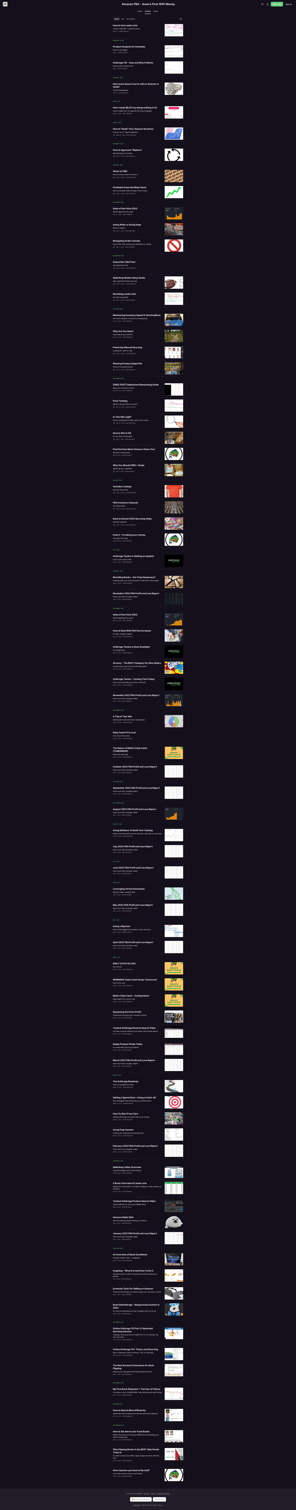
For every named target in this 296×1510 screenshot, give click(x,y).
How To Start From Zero (125, 1113)
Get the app (159, 1499)
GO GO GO (117, 967)
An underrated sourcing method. (126, 1047)
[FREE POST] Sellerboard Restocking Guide (136, 384)
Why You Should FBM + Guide (128, 465)
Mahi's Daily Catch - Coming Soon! (131, 995)
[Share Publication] (267, 4)
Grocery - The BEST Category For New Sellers (137, 663)
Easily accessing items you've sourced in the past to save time (137, 833)
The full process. (119, 506)
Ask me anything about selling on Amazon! (130, 1220)
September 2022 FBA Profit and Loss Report (136, 788)
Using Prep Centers (123, 1129)
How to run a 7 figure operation (125, 132)
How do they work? (120, 490)
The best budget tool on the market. (127, 1170)
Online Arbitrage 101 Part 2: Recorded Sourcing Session (133, 1330)
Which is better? (119, 228)
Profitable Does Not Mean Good (129, 187)
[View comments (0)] (130, 34)
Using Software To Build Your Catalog (133, 830)
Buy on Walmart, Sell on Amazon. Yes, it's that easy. (133, 1352)
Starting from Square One (123, 66)
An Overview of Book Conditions (130, 1254)
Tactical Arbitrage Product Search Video (134, 1201)
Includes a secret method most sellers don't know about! (135, 1031)
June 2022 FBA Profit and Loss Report (133, 867)
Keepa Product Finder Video (127, 1044)
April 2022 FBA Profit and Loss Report (133, 942)
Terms (153, 1493)
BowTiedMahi (124, 31)
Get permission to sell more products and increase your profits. (135, 1275)
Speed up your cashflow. (122, 468)
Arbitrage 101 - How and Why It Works (133, 62)
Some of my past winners (123, 367)
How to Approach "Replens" (127, 150)
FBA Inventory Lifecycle (125, 502)
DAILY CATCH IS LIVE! (124, 963)
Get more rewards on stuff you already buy (130, 318)
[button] (139, 11)
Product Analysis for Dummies (129, 46)
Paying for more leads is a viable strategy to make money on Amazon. (137, 1187)
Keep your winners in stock (123, 388)
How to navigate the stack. (123, 1084)
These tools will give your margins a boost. (130, 1015)
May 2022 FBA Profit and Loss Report (133, 905)
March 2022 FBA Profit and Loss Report (134, 1060)
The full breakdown (120, 90)
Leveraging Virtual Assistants (129, 889)
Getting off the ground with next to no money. (131, 1117)
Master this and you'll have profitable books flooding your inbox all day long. (136, 1436)
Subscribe (277, 4)
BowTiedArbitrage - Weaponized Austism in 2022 (136, 1306)
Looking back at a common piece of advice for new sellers (136, 580)
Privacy (147, 1493)
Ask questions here (120, 265)
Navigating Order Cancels (126, 241)
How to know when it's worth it (125, 174)
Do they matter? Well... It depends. (126, 1258)
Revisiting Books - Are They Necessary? (134, 577)
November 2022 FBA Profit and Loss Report (136, 695)
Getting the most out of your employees (129, 720)
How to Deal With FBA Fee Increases (132, 630)
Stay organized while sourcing (125, 281)
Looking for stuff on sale (122, 350)
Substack (136, 1505)
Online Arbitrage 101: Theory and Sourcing (135, 1349)
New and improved (120, 754)
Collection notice (163, 1493)
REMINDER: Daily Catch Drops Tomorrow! (135, 979)
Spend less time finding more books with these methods (135, 1413)
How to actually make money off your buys (130, 190)
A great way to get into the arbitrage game (130, 666)
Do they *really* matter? (122, 634)
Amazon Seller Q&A (123, 1217)
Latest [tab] (116, 19)
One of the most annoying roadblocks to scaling (132, 244)
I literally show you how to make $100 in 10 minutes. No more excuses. (135, 1335)
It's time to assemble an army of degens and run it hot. (134, 1311)
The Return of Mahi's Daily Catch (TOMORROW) (130, 749)
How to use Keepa (120, 50)
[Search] (262, 4)
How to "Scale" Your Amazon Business (133, 129)
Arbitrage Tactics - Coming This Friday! (134, 679)
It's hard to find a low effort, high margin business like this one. (136, 1456)
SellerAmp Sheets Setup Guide (129, 277)
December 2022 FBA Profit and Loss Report (136, 593)
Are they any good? (120, 297)
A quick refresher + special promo (126, 28)
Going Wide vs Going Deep (127, 224)
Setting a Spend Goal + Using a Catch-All (134, 1097)
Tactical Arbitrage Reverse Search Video (134, 1028)
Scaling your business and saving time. (128, 1133)
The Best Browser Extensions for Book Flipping (133, 1367)
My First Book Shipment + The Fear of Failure (136, 1389)
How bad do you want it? (123, 334)
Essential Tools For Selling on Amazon (133, 1288)
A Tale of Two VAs (122, 716)
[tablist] (124, 19)
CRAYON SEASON (120, 522)
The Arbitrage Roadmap (125, 1081)
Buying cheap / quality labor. (124, 892)
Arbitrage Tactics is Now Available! (131, 647)
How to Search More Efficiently (129, 1410)
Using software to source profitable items (129, 1204)
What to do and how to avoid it (125, 404)
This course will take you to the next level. (129, 682)
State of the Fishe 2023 (125, 208)
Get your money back (121, 452)
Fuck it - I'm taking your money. (129, 535)
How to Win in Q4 (122, 433)
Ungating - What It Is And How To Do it (133, 1270)
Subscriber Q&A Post (124, 262)
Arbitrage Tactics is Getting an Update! (133, 556)
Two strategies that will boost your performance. (132, 1101)
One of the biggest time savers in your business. (132, 929)
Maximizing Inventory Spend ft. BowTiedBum (136, 315)
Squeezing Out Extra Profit (127, 1012)
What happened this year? (123, 212)
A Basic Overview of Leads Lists (130, 1183)
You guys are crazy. (120, 538)
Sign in (289, 4)
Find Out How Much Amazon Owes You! (134, 449)
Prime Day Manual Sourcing (127, 347)
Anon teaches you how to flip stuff (131, 1470)
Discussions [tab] (130, 19)
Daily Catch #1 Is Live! (124, 732)
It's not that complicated (122, 436)
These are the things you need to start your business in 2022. (137, 1292)
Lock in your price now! (122, 559)
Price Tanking (120, 401)
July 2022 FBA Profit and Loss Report (133, 846)
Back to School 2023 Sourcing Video (132, 518)
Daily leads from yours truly (124, 999)
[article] (148, 30)
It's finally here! (119, 650)
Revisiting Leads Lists (124, 294)
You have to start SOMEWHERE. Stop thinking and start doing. (137, 1392)
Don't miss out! (119, 983)
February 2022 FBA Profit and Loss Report (135, 1146)
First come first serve (121, 736)
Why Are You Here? (123, 331)
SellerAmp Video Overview (127, 1167)
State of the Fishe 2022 (125, 614)
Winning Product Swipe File (127, 363)
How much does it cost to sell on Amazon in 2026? (136, 85)
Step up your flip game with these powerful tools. (132, 1371)
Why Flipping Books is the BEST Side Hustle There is (136, 1451)
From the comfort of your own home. (128, 1473)
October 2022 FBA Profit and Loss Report (135, 766)
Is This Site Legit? (122, 417)
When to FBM (120, 171)
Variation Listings (122, 486)
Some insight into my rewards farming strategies (132, 111)
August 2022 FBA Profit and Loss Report (134, 809)
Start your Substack (142, 1499)
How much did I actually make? (125, 596)
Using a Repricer (121, 926)
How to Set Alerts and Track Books (131, 1431)
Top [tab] (122, 19)
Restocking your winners (123, 153)
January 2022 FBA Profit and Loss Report (135, 1233)
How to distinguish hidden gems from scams (131, 420)
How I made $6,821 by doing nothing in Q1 (135, 107)
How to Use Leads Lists (125, 25)
